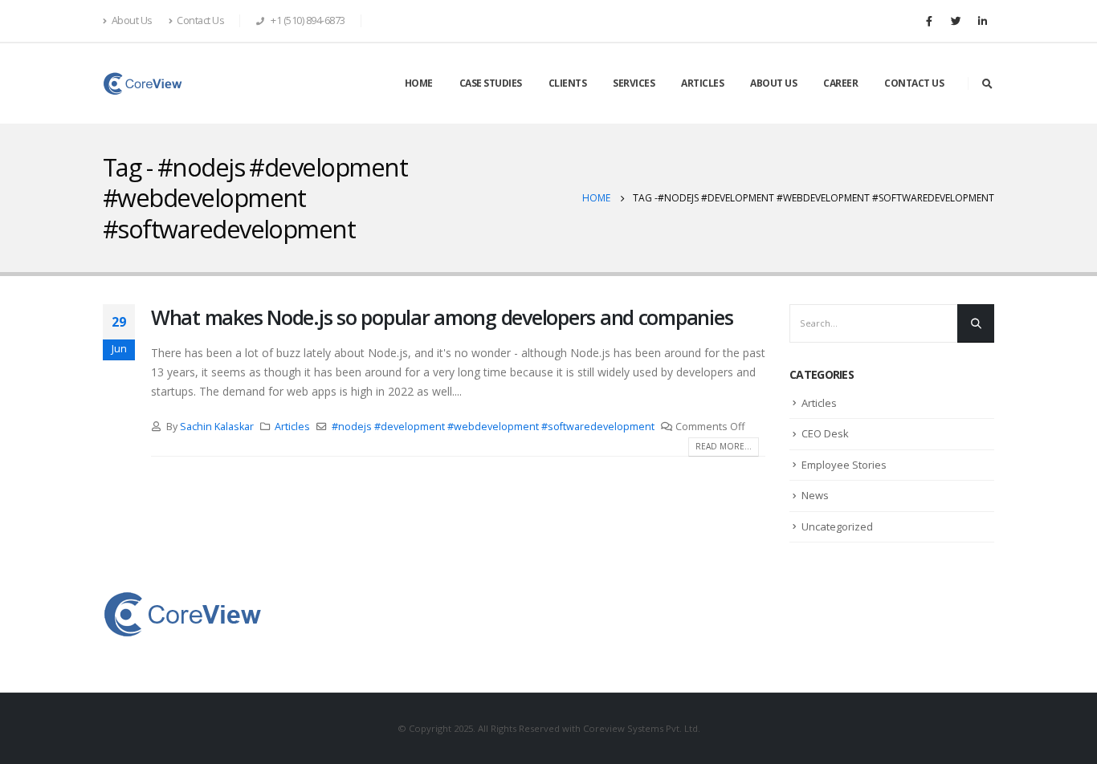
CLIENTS (567, 83)
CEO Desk (825, 433)
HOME (419, 83)
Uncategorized (837, 526)
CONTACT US (914, 83)
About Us (132, 20)
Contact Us (200, 20)
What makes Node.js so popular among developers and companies (441, 317)
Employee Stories (844, 464)
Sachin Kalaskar (217, 426)
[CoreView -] (143, 83)
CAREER (840, 83)
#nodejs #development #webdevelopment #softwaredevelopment (493, 426)
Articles (292, 426)
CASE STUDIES (490, 83)
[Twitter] (955, 21)
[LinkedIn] (982, 21)
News (815, 495)
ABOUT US (773, 83)
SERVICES (634, 83)
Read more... (723, 446)
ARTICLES (702, 83)
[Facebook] (929, 21)
